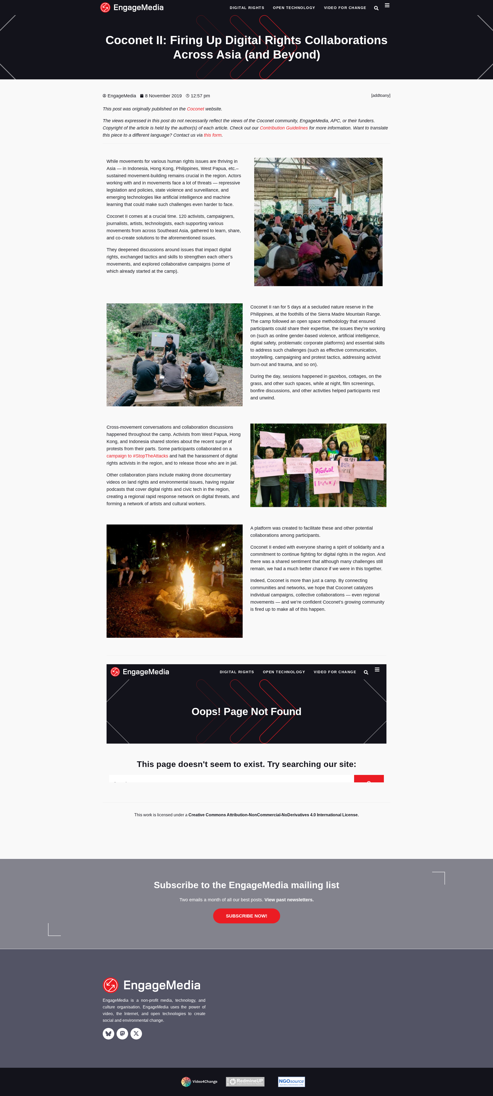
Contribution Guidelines (284, 127)
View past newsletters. (289, 899)
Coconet (195, 108)
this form (213, 135)
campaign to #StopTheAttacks (137, 455)
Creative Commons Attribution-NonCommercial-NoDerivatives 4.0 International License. (273, 815)
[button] (376, 8)
